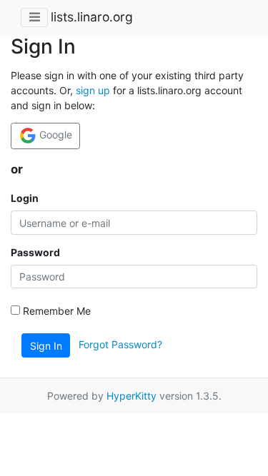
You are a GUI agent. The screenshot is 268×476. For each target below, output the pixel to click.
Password (35, 252)
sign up (93, 90)
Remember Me (55, 311)
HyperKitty (131, 396)
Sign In (46, 346)
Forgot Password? (120, 344)
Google (54, 134)
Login (25, 198)
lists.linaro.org (92, 16)
